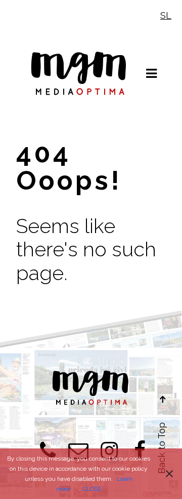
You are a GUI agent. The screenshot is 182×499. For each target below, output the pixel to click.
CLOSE (91, 488)
